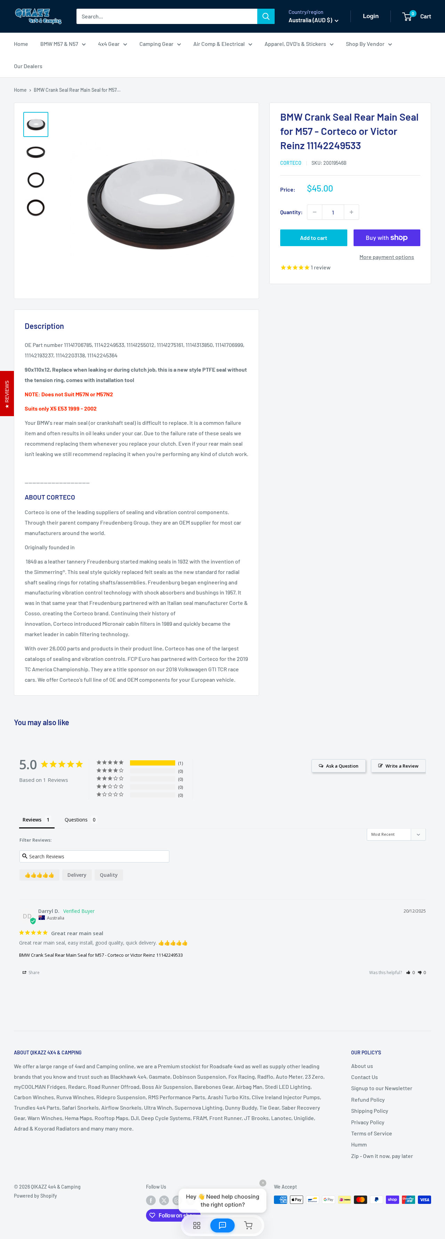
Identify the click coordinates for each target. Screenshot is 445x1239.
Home (21, 43)
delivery (77, 875)
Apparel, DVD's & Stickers (295, 43)
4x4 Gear (109, 43)
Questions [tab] (76, 819)
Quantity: (291, 212)
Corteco (290, 163)
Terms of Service (371, 1133)
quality (109, 875)
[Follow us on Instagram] (177, 1200)
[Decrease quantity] (314, 212)
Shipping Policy (369, 1110)
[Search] (266, 16)
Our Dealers (28, 66)
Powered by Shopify (35, 1196)
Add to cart (313, 237)
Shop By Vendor (365, 43)
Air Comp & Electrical (219, 43)
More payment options (386, 256)
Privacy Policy (368, 1122)
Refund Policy (368, 1099)
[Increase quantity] (351, 212)
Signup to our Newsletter (381, 1088)
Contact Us (364, 1077)
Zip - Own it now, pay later (382, 1155)
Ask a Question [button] (342, 766)
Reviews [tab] (32, 819)
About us (362, 1065)
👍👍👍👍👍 (39, 875)
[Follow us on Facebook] (151, 1200)
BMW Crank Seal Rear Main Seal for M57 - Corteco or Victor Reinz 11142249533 (101, 955)
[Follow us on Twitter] (164, 1200)
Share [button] (33, 972)
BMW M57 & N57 (59, 43)
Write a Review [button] (402, 766)
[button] (410, 972)
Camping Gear (156, 43)
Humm (359, 1144)
